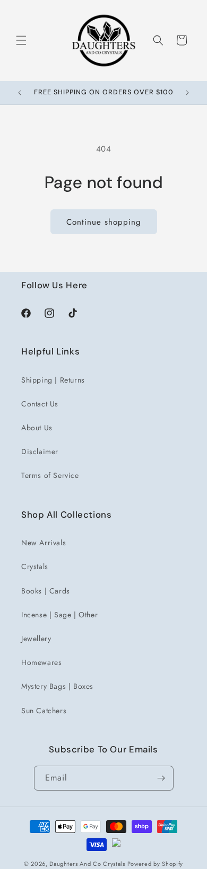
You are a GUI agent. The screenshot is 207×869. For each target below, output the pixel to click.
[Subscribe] (161, 778)
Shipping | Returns (53, 380)
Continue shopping (103, 222)
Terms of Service (50, 475)
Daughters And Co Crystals (87, 863)
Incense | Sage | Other (59, 614)
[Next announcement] (187, 92)
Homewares (41, 662)
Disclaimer (39, 451)
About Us (37, 427)
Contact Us (39, 403)
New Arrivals (43, 542)
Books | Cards (45, 591)
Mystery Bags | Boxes (57, 686)
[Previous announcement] (19, 92)
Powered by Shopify (155, 863)
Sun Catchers (43, 710)
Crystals (34, 566)
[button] (21, 40)
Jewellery (36, 638)
